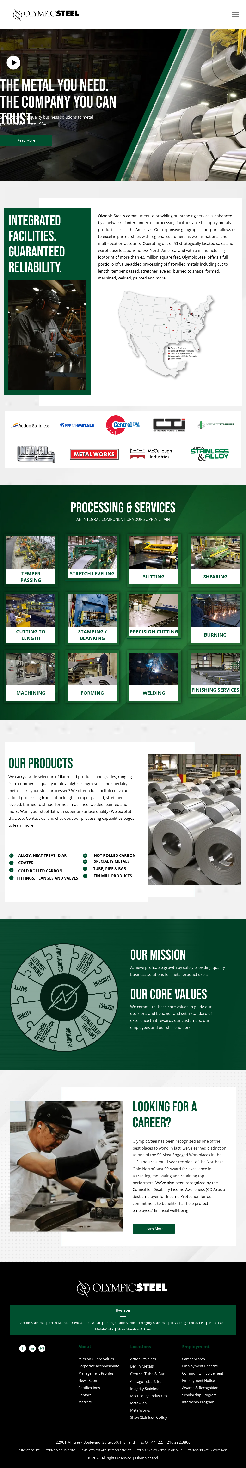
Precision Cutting (154, 631)
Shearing (215, 576)
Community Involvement (202, 1373)
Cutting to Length (30, 634)
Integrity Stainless (144, 1388)
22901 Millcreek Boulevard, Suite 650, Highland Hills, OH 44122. (109, 1442)
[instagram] (41, 1349)
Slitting (154, 576)
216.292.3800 (179, 1442)
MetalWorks (140, 1410)
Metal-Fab (138, 1403)
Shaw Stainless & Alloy (148, 1417)
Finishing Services (215, 689)
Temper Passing (30, 576)
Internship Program (198, 1402)
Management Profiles (95, 1373)
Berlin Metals (142, 1366)
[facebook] (22, 1349)
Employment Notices (199, 1380)
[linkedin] (32, 1349)
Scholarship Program (199, 1394)
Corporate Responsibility (98, 1366)
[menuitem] (123, 1310)
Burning (215, 634)
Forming (92, 693)
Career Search (193, 1358)
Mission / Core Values (96, 1358)
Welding (154, 693)
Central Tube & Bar (147, 1374)
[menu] (235, 14)
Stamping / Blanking (92, 634)
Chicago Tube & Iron (147, 1381)
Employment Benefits (200, 1366)
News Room (88, 1380)
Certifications (89, 1387)
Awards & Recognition (200, 1387)
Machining (30, 693)
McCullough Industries (148, 1395)
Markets (85, 1402)
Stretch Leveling (92, 573)
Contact (84, 1394)
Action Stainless (143, 1358)
